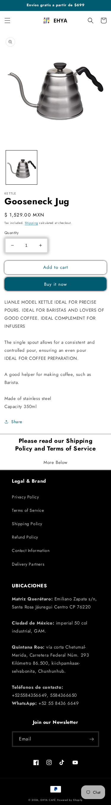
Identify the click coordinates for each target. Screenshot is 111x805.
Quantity (11, 233)
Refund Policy (25, 537)
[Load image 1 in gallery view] (21, 167)
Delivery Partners (28, 564)
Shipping (31, 223)
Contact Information (30, 550)
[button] (7, 20)
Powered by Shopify (70, 800)
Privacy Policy (25, 497)
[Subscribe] (91, 739)
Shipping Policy (27, 524)
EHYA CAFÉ (48, 800)
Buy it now (55, 284)
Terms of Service (28, 510)
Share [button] (16, 422)
